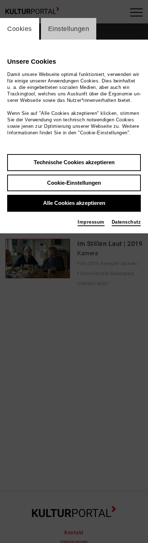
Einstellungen (68, 28)
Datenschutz (126, 222)
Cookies (19, 28)
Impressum (91, 222)
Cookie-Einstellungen (74, 183)
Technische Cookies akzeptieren (74, 162)
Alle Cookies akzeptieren (74, 203)
